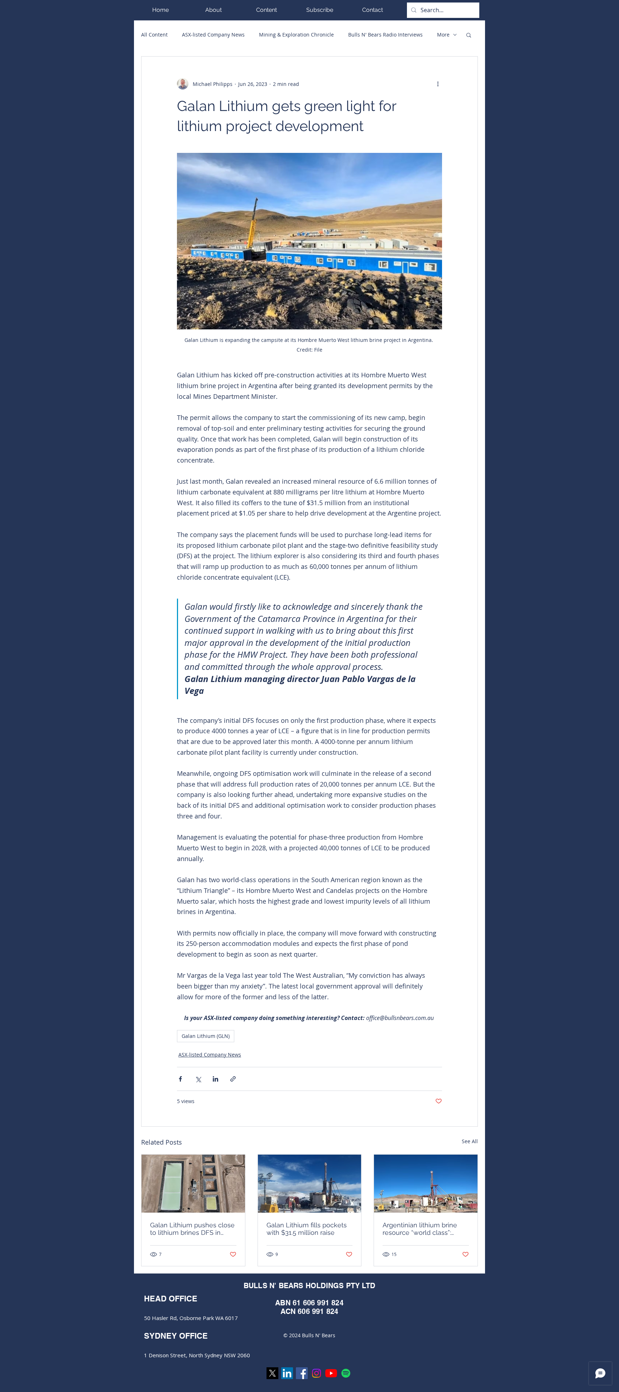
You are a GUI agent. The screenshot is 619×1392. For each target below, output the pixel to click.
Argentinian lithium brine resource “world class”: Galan (420, 1228)
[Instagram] (316, 1373)
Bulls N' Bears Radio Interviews (385, 34)
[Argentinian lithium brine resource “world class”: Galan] (426, 1184)
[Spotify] (346, 1373)
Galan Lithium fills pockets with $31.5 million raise (307, 1228)
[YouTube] (331, 1373)
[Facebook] (302, 1373)
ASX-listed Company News (213, 34)
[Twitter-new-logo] (272, 1373)
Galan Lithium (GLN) (206, 1036)
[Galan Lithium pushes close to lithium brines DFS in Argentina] (193, 1184)
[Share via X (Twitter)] (198, 1079)
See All (470, 1141)
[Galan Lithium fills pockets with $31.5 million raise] (309, 1184)
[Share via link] (233, 1079)
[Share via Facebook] (180, 1079)
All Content (154, 34)
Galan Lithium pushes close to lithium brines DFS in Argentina (192, 1228)
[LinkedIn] (287, 1373)
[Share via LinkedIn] (215, 1079)
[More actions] (437, 83)
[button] (266, 10)
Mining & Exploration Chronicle (296, 34)
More (443, 34)
